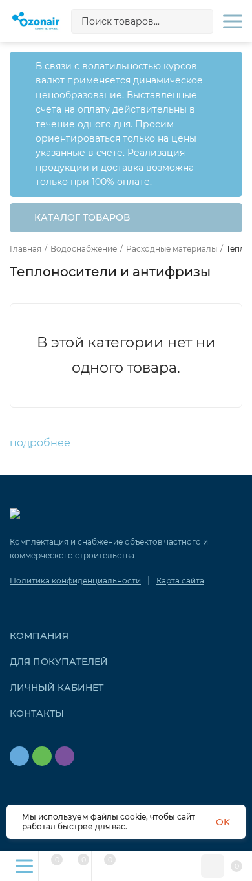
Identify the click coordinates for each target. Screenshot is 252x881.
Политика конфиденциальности (75, 580)
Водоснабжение (83, 249)
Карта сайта (180, 580)
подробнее (41, 443)
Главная (25, 249)
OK (223, 822)
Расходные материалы (171, 249)
